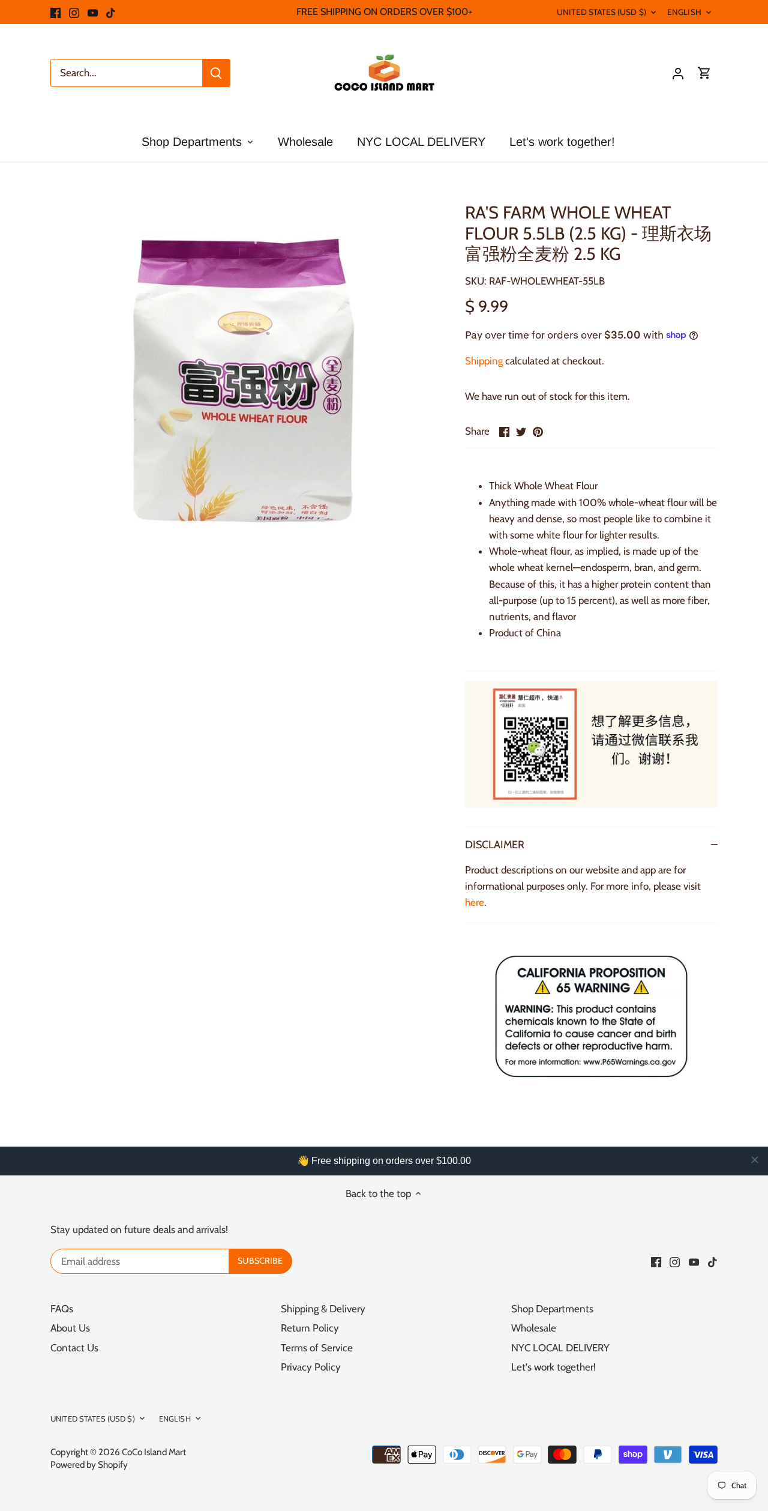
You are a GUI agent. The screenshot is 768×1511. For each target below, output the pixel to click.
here (474, 902)
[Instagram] (74, 12)
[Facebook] (55, 12)
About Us (70, 1328)
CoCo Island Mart (154, 1452)
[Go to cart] (704, 72)
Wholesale (533, 1328)
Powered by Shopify (89, 1464)
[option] (243, 380)
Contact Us (74, 1348)
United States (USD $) (601, 12)
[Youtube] (93, 12)
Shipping (484, 361)
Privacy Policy (311, 1367)
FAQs (61, 1309)
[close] (755, 1160)
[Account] (678, 72)
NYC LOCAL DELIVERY (560, 1348)
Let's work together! (553, 1367)
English (684, 12)
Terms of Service (317, 1348)
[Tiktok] (111, 12)
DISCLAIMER (494, 844)
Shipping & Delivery (323, 1309)
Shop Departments (552, 1309)
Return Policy (310, 1328)
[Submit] (216, 72)
